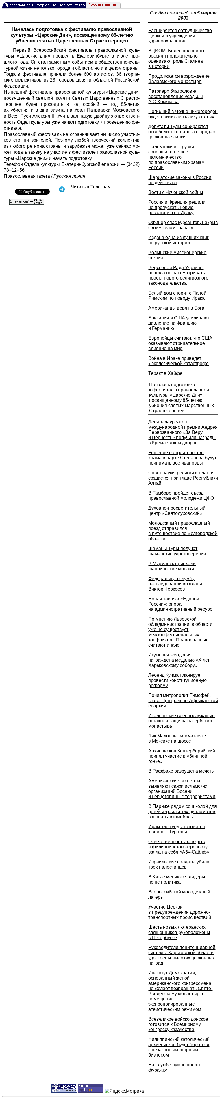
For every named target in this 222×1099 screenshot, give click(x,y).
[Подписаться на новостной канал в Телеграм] (91, 192)
